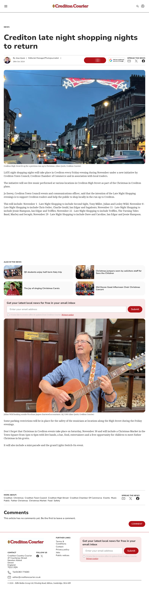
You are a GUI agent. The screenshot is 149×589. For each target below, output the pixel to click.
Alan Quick (20, 58)
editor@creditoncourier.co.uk (26, 577)
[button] (5, 6)
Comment (137, 523)
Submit (135, 309)
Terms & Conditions (61, 542)
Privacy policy (62, 549)
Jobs (58, 552)
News (6, 27)
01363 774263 (22, 572)
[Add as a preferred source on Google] (116, 60)
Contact (59, 546)
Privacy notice (68, 315)
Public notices (62, 555)
